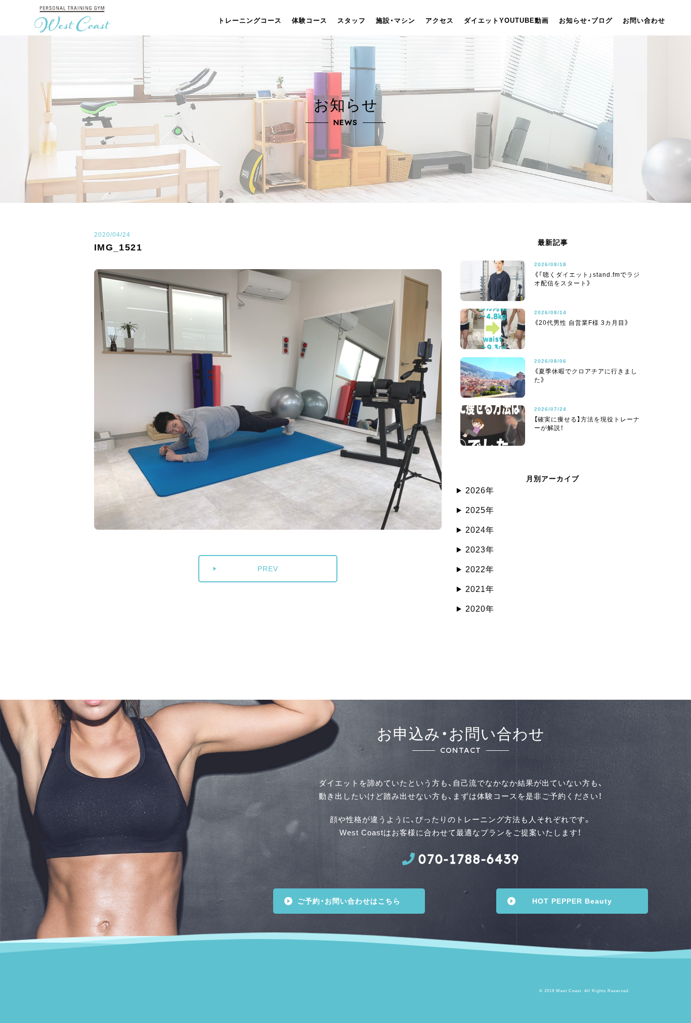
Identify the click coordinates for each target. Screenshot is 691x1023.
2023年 (479, 549)
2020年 (479, 609)
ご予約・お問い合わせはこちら (349, 901)
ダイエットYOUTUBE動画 (506, 20)
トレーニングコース (250, 20)
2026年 (479, 490)
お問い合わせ (644, 20)
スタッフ (351, 20)
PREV (267, 569)
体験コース (309, 20)
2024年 (479, 530)
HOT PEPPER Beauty (572, 901)
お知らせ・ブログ (586, 20)
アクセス (439, 20)
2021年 (479, 589)
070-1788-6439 (469, 859)
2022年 (479, 569)
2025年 (479, 510)
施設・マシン (395, 20)
